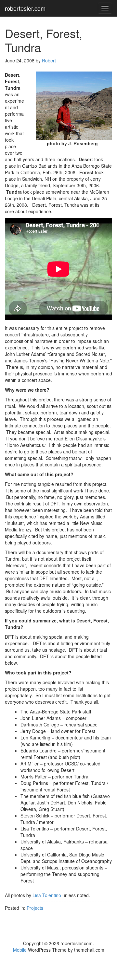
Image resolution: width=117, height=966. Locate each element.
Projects (35, 908)
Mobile (20, 949)
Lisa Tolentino (46, 895)
